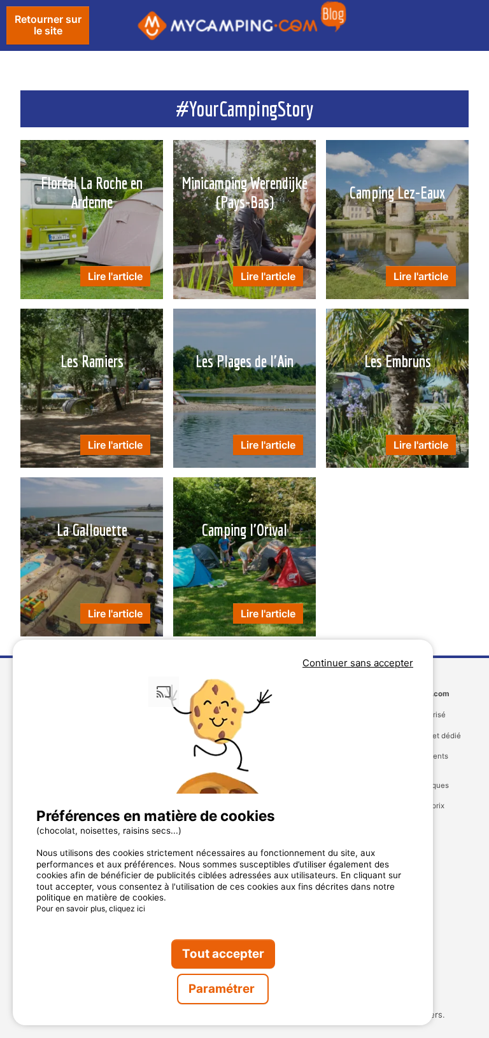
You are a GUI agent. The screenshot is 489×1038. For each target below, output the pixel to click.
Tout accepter (223, 953)
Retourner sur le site (48, 25)
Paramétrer (222, 988)
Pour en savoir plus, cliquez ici (90, 908)
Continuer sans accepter (357, 663)
